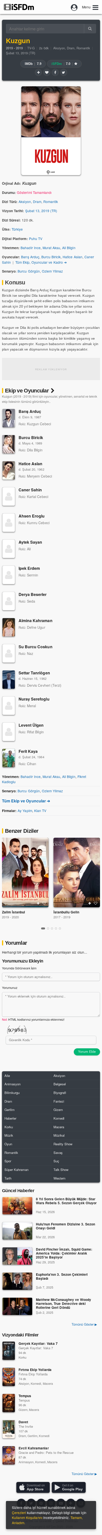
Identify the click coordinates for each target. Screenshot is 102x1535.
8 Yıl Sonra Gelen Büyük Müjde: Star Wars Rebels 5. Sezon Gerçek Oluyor (66, 1201)
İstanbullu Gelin (66, 912)
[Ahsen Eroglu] (8, 523)
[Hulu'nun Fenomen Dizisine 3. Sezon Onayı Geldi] (17, 1230)
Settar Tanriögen (34, 673)
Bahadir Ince (30, 247)
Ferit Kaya (28, 751)
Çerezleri (19, 1512)
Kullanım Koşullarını (27, 1517)
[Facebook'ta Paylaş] (55, 72)
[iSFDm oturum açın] (74, 7)
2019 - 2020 (10, 917)
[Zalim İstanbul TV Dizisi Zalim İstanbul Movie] (25, 872)
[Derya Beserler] (8, 601)
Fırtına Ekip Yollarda (35, 1369)
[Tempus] (8, 1403)
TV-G (31, 48)
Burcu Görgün (29, 271)
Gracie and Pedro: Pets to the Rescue (46, 1452)
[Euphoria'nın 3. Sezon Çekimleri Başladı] (17, 1281)
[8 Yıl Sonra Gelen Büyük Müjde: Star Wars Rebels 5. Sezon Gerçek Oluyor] (17, 1205)
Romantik (83, 48)
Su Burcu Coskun (35, 646)
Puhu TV (35, 238)
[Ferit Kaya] (8, 758)
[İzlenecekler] (38, 72)
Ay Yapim (25, 810)
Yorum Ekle (87, 1052)
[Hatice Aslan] (8, 470)
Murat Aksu (51, 247)
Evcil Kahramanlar (34, 1448)
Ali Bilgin (68, 247)
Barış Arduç (30, 256)
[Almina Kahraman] (8, 627)
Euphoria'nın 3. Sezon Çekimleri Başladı (62, 1277)
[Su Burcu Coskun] (8, 653)
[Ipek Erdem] (8, 575)
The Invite (26, 1426)
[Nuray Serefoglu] (8, 706)
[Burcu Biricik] (8, 444)
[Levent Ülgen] (8, 732)
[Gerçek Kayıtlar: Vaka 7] (8, 1351)
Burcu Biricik (51, 256)
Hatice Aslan (72, 256)
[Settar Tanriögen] (8, 679)
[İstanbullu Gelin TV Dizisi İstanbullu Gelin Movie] (76, 872)
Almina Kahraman (35, 620)
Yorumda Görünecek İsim (19, 968)
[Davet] (8, 1429)
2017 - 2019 (61, 917)
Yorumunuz (9, 987)
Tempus (25, 1395)
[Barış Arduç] (8, 418)
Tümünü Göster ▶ (84, 1324)
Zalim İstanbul (13, 912)
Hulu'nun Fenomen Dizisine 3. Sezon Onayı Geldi (65, 1226)
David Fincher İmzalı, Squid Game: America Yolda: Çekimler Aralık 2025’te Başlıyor (64, 1253)
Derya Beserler (33, 594)
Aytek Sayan (30, 542)
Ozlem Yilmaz (52, 271)
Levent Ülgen (31, 725)
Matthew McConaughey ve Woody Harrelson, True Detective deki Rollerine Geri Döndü (63, 1304)
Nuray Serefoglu (34, 699)
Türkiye (17, 229)
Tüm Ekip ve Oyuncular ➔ (26, 801)
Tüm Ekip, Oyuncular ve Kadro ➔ (41, 262)
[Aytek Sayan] (8, 549)
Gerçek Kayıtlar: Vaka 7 (38, 1343)
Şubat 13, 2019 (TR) (20, 53)
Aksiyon (59, 48)
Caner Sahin (30, 490)
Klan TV (40, 810)
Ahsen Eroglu (32, 516)
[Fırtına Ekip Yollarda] (8, 1377)
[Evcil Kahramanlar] (8, 1455)
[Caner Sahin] (8, 496)
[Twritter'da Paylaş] (63, 72)
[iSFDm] (19, 7)
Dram (71, 48)
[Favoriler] (46, 72)
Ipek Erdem (29, 568)
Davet (23, 1422)
